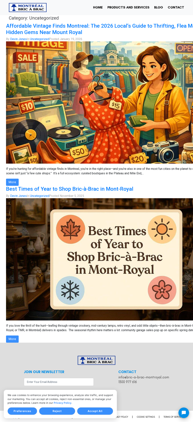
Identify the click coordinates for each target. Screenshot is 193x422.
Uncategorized (39, 39)
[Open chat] (183, 412)
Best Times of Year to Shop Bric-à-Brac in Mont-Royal (69, 189)
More (12, 182)
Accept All (95, 411)
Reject (57, 411)
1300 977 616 (127, 382)
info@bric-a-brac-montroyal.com (143, 377)
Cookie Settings (146, 417)
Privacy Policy (62, 402)
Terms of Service (173, 417)
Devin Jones (18, 39)
